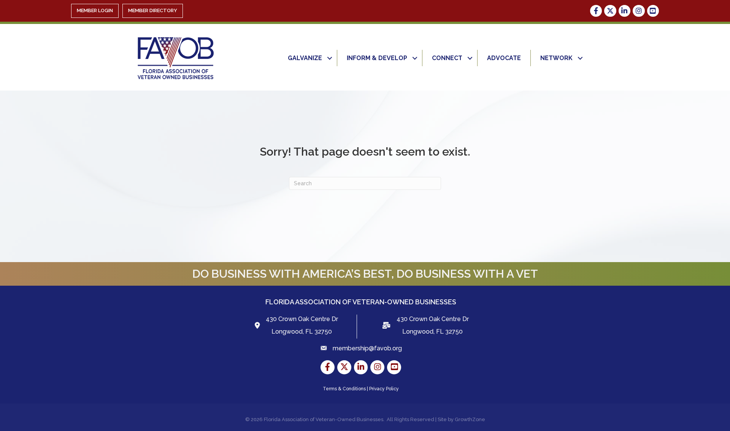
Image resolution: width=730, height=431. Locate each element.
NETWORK (556, 58)
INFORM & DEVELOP (377, 58)
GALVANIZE (305, 58)
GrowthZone (470, 419)
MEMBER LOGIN (95, 10)
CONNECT (447, 58)
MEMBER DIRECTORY (152, 10)
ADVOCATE (504, 58)
